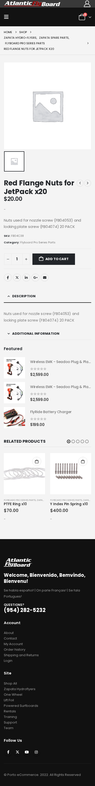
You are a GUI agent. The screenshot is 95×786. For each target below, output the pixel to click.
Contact (10, 638)
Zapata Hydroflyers (19, 689)
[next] (87, 183)
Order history (14, 649)
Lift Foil (9, 700)
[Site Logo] (32, 3)
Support (10, 722)
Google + (35, 277)
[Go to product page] (14, 367)
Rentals (10, 711)
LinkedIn (26, 277)
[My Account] (87, 4)
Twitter (17, 277)
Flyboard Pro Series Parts (37, 242)
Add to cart (57, 259)
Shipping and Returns (21, 655)
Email (45, 277)
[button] (8, 17)
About (9, 632)
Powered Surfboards (21, 705)
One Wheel (13, 694)
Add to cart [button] (36, 461)
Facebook (8, 277)
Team (8, 728)
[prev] (80, 183)
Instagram (36, 752)
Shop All (10, 683)
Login (8, 660)
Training (10, 716)
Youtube (27, 752)
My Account (13, 644)
